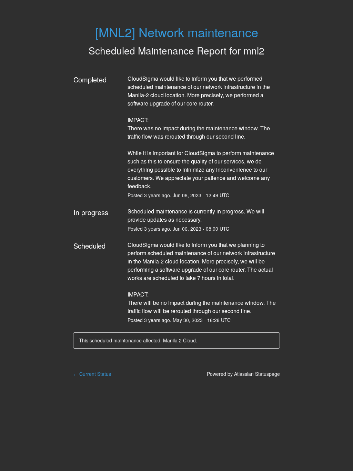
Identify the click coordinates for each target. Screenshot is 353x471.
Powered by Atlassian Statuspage (243, 373)
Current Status (92, 373)
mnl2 (253, 50)
